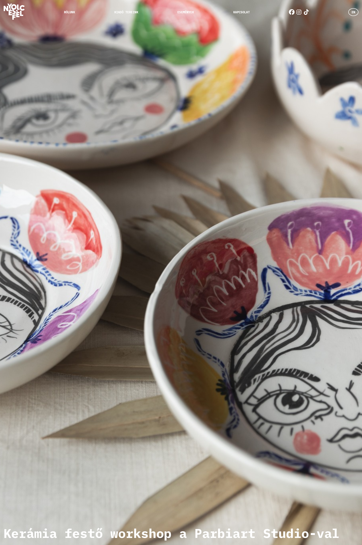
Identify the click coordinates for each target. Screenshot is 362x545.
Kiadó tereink (126, 12)
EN (353, 12)
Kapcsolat (241, 12)
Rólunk (69, 12)
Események (185, 12)
